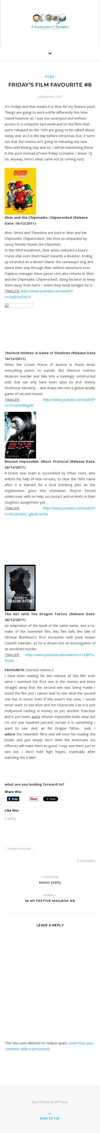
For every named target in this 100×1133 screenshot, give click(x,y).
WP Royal (60, 1102)
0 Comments (86, 860)
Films (50, 77)
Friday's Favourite (19, 849)
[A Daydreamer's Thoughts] (50, 22)
